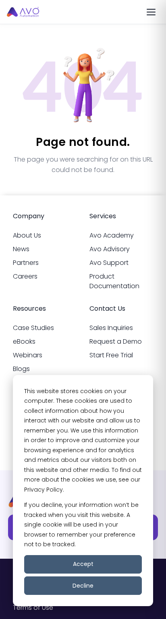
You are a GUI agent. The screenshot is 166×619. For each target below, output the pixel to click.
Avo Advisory (109, 249)
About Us (27, 235)
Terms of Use (33, 607)
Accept (83, 564)
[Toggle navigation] (151, 12)
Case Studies (33, 327)
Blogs (21, 368)
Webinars (27, 355)
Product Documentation (114, 281)
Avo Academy (111, 235)
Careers (25, 276)
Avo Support (109, 262)
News (21, 249)
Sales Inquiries (111, 327)
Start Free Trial (111, 355)
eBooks (24, 341)
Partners (26, 262)
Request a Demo (115, 341)
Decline (83, 586)
